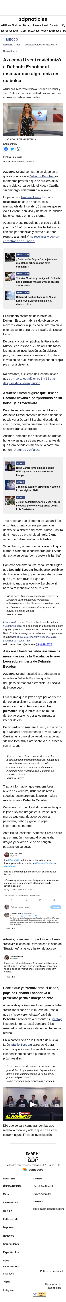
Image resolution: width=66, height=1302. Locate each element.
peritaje (57, 1019)
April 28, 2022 (44, 644)
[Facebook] (6, 148)
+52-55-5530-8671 (43, 1194)
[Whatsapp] (18, 148)
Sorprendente (11, 1244)
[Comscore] (33, 1169)
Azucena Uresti (11, 44)
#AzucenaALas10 (46, 637)
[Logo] (33, 19)
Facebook (8, 1273)
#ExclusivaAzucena (13, 622)
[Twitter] (12, 148)
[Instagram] (38, 1153)
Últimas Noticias (12, 25)
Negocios (8, 1235)
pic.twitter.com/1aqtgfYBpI (16, 640)
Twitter (6, 1282)
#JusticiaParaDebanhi (25, 637)
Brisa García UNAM (13, 31)
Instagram (8, 1290)
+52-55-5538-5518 (43, 1186)
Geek (6, 1260)
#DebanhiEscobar (12, 626)
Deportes (8, 1227)
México (27, 25)
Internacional (40, 25)
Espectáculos (11, 1252)
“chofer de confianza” (26, 449)
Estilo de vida (10, 1219)
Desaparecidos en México (39, 44)
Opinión (54, 25)
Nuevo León (10, 51)
